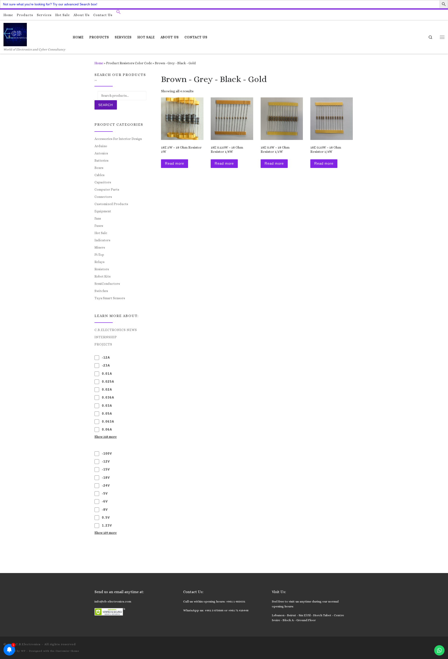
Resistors (101, 269)
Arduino (100, 146)
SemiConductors (107, 283)
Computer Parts (106, 189)
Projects (103, 344)
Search (105, 105)
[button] (118, 13)
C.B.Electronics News (115, 330)
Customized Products (111, 204)
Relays (99, 262)
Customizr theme (67, 650)
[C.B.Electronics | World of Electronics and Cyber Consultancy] (15, 34)
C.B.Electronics (28, 644)
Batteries (101, 160)
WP (23, 650)
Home (98, 63)
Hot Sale (100, 233)
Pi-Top (99, 254)
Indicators (102, 240)
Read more (174, 163)
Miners (99, 247)
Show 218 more (105, 436)
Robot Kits (102, 276)
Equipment (102, 211)
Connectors (103, 197)
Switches (101, 291)
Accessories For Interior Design (118, 139)
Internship (105, 337)
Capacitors (102, 182)
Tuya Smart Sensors (109, 298)
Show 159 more (105, 532)
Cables (99, 175)
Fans (97, 218)
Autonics (101, 153)
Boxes (98, 168)
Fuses (98, 226)
